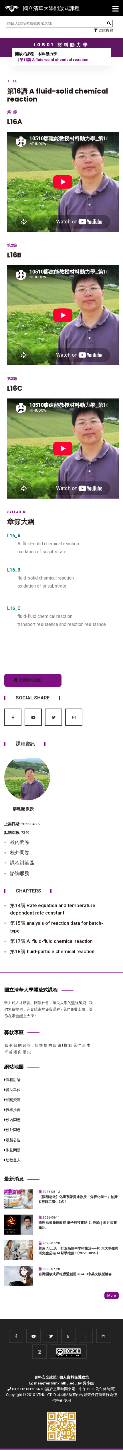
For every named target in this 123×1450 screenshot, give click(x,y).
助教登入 (13, 1160)
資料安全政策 (45, 1377)
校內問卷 (19, 842)
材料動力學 (47, 54)
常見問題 (13, 1150)
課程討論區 (22, 863)
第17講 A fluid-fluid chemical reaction (51, 941)
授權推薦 (13, 1110)
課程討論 (13, 1080)
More (111, 1295)
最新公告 (13, 1140)
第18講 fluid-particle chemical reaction (52, 951)
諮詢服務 (19, 873)
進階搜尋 (105, 30)
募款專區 (14, 1032)
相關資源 (13, 1100)
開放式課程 (24, 54)
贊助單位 (13, 1090)
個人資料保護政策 (74, 1377)
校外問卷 (19, 852)
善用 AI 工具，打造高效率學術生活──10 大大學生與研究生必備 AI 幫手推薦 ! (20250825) (78, 1250)
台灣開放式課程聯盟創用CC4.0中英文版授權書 (75, 1274)
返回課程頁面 (29, 680)
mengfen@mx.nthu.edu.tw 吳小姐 (64, 1383)
